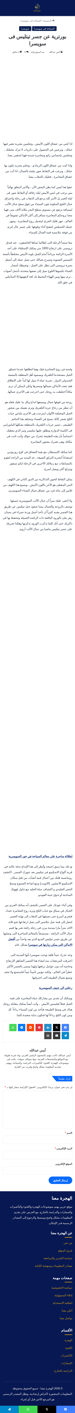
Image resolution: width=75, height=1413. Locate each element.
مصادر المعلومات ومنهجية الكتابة (53, 1265)
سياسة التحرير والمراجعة (58, 1258)
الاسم (68, 1132)
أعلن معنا (67, 1310)
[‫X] (56, 1027)
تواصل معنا (66, 1318)
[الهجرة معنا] (37, 8)
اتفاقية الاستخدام (62, 1302)
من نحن (68, 1242)
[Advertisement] (37, 98)
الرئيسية (47, 20)
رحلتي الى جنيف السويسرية (55, 987)
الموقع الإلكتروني (63, 1163)
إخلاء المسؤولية (63, 1295)
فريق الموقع (65, 1250)
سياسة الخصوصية (62, 1287)
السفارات (66, 1363)
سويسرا (25, 28)
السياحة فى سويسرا (31, 20)
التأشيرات (66, 1355)
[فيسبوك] (65, 1027)
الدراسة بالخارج (63, 1370)
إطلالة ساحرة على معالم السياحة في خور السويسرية (40, 856)
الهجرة (68, 1340)
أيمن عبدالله (54, 52)
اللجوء (68, 1347)
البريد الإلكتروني (63, 1148)
